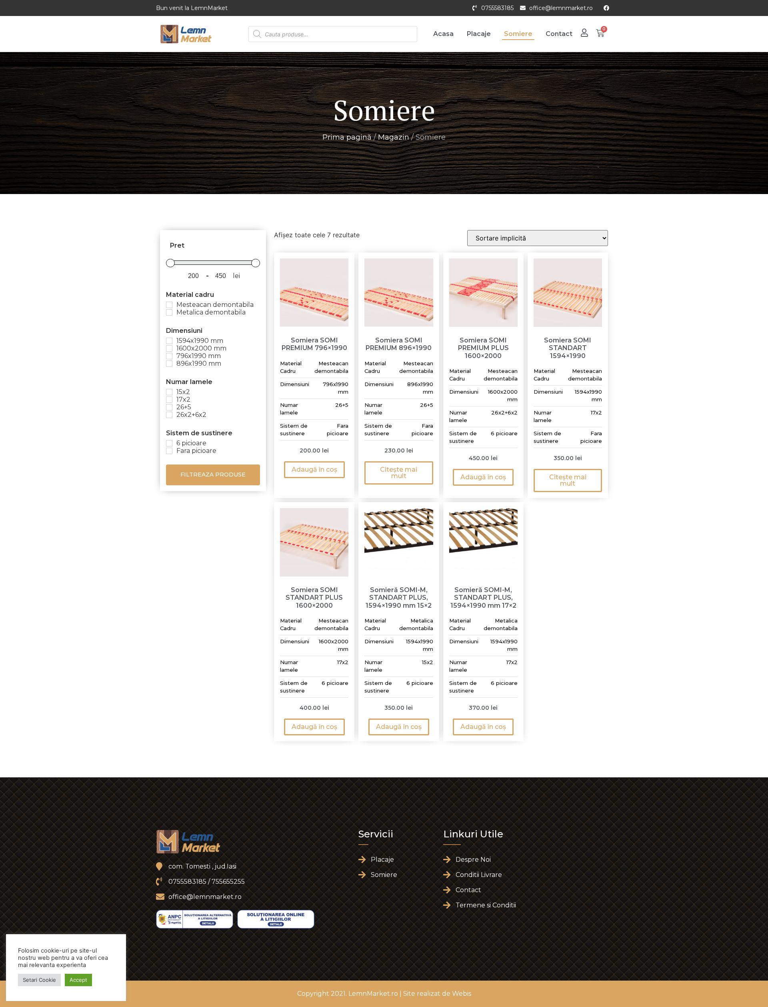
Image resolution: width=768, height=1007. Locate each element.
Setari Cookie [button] (39, 980)
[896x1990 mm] (169, 363)
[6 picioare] (169, 443)
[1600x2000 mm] (169, 348)
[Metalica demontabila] (169, 312)
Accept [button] (78, 980)
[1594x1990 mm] (169, 341)
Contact (559, 34)
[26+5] (169, 407)
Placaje (479, 34)
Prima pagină (347, 137)
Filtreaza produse (213, 474)
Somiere (518, 34)
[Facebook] (606, 8)
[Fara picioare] (169, 451)
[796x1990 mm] (169, 356)
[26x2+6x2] (169, 415)
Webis (461, 993)
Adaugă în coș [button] (314, 469)
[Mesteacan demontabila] (169, 305)
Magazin (393, 137)
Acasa (443, 34)
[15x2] (169, 392)
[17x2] (169, 399)
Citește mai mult (398, 473)
